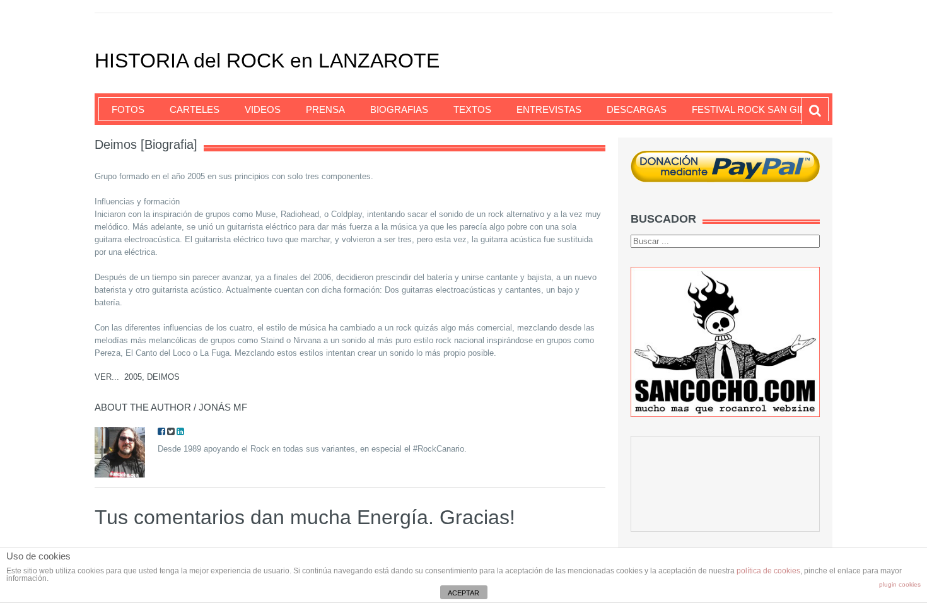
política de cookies (768, 570)
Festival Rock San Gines (755, 109)
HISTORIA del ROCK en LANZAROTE (267, 60)
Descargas (637, 109)
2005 (133, 377)
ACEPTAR (463, 593)
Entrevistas (548, 109)
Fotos (128, 109)
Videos (263, 109)
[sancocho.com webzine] (725, 341)
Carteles (194, 109)
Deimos (163, 377)
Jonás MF (223, 407)
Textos (472, 109)
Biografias (399, 109)
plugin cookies (900, 584)
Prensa (325, 109)
